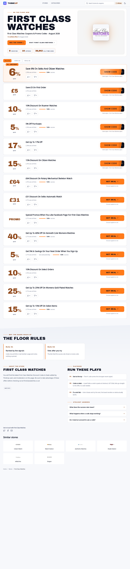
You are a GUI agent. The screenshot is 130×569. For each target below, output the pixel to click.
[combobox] (99, 3)
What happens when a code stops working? (97, 413)
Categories (55, 3)
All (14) (7, 60)
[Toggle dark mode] (125, 3)
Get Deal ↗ (112, 181)
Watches (7, 388)
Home (5, 469)
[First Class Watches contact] (12, 431)
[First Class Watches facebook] (8, 431)
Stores (45, 3)
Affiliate (119, 3)
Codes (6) (17, 60)
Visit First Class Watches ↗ (42, 42)
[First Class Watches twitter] (4, 431)
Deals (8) (27, 60)
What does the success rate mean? (97, 407)
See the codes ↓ (16, 42)
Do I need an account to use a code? (97, 420)
